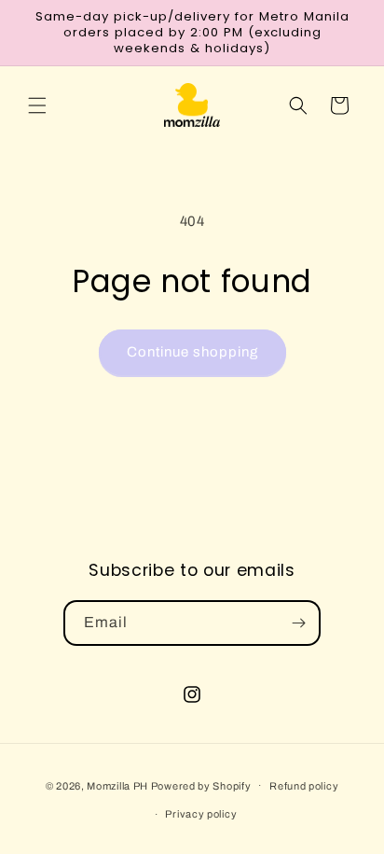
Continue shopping (192, 351)
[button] (37, 105)
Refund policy (303, 785)
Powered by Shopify (201, 785)
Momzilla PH (117, 785)
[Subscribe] (298, 623)
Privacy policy (201, 813)
